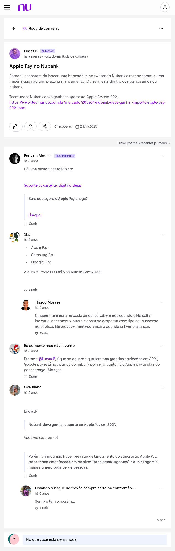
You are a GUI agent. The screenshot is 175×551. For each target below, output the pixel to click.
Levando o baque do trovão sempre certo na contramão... (85, 488)
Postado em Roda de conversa (66, 56)
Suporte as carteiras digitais (47, 185)
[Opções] (161, 28)
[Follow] (30, 126)
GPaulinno (33, 387)
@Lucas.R (47, 359)
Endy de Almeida (38, 156)
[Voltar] (13, 28)
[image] (35, 215)
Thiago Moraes (47, 302)
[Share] (45, 126)
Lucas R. (31, 51)
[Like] (16, 127)
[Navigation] (7, 7)
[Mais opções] (163, 156)
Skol (27, 234)
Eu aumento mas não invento (49, 346)
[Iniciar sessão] (165, 7)
